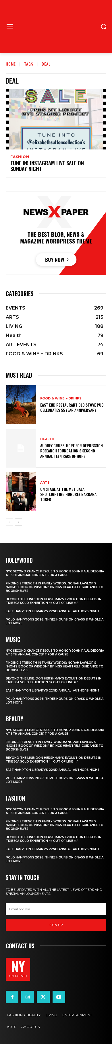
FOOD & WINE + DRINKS (61, 398)
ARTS (45, 482)
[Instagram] (27, 997)
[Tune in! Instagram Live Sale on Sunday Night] (56, 119)
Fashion (19, 157)
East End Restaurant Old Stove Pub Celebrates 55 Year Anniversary (72, 407)
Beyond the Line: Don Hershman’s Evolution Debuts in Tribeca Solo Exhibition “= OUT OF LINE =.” (53, 601)
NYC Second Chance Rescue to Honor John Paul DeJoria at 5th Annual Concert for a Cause (55, 573)
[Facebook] (12, 997)
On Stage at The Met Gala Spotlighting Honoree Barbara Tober (68, 494)
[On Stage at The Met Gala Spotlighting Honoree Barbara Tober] (21, 491)
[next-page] (18, 522)
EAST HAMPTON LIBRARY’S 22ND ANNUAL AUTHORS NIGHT (53, 611)
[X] (43, 997)
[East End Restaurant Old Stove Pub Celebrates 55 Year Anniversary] (21, 404)
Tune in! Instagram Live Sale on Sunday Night (47, 165)
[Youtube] (59, 997)
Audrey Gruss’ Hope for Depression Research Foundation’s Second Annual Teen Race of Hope (71, 450)
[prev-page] (9, 522)
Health (47, 439)
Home (11, 64)
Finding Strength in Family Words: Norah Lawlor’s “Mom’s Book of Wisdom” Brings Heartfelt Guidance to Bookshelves (54, 587)
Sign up (56, 925)
